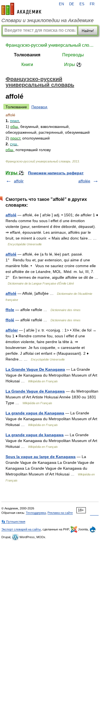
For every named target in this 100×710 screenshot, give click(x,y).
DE (71, 4)
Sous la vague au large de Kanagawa (41, 456)
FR (92, 4)
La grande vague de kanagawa (35, 435)
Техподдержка (36, 512)
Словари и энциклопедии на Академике (47, 20)
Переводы (73, 54)
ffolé (10, 320)
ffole (10, 309)
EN (61, 4)
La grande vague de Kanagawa (35, 413)
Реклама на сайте (60, 512)
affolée (84, 181)
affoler (12, 330)
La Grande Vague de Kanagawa (35, 391)
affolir (19, 181)
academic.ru (21, 9)
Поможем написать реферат (56, 173)
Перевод (39, 107)
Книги (27, 64)
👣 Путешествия (13, 521)
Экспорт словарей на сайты (21, 529)
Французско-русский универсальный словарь (50, 45)
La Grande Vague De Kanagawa (35, 369)
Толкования (27, 54)
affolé (11, 215)
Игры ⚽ (73, 64)
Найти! (88, 30)
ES (81, 4)
